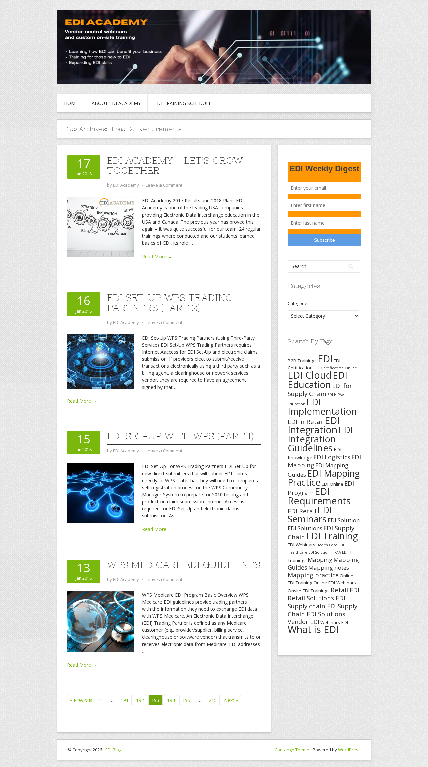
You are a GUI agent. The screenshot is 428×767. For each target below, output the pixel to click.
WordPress (349, 750)
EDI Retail (302, 511)
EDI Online (332, 484)
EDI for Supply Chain (320, 389)
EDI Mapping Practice (324, 477)
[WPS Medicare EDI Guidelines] (100, 621)
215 (213, 700)
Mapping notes (328, 567)
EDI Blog (113, 750)
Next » (231, 700)
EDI (325, 358)
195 (186, 700)
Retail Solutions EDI (316, 598)
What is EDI (313, 629)
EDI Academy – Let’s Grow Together (175, 165)
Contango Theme (292, 750)
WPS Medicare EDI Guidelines (183, 564)
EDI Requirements (319, 496)
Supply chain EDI (312, 606)
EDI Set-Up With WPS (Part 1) (180, 436)
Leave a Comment (164, 185)
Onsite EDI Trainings (309, 591)
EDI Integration (314, 425)
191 (125, 700)
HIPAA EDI (339, 552)
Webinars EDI (334, 622)
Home (71, 103)
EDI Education (317, 380)
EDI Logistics (331, 457)
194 (171, 700)
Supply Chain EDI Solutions (322, 610)
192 (140, 700)
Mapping (320, 560)
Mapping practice (313, 575)
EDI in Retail (306, 421)
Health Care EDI (330, 545)
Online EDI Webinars (334, 583)
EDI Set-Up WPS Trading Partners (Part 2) (169, 302)
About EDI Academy (116, 103)
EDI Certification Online (335, 367)
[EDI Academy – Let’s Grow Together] (100, 227)
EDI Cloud (310, 374)
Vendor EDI (303, 622)
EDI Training (332, 536)
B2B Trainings (302, 361)
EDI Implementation (322, 406)
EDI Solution (344, 520)
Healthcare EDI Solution (309, 552)
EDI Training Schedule (182, 103)
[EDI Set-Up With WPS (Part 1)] (100, 492)
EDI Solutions (305, 528)
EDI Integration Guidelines (320, 438)
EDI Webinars (301, 545)
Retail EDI (345, 590)
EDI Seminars (310, 514)
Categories (299, 303)
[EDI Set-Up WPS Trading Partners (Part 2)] (100, 361)
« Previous (81, 700)
